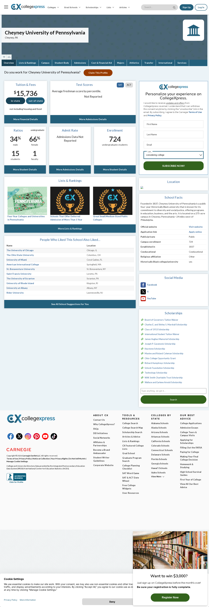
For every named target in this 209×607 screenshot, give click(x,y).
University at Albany (17, 288)
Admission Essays (189, 427)
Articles (123, 7)
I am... (150, 151)
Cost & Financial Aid (101, 63)
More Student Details (25, 169)
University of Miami (17, 259)
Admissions (80, 63)
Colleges (52, 7)
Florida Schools (159, 459)
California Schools (160, 441)
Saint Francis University (19, 273)
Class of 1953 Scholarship (157, 329)
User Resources (130, 493)
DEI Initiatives (100, 433)
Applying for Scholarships (186, 441)
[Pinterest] (36, 439)
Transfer (148, 63)
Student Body (62, 63)
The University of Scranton (21, 278)
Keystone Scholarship (155, 348)
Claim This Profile (98, 72)
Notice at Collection (41, 458)
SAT (120, 85)
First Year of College (190, 479)
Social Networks (101, 437)
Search (173, 399)
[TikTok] (54, 439)
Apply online (195, 232)
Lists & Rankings (27, 63)
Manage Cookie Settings (17, 461)
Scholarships (92, 7)
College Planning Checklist (131, 467)
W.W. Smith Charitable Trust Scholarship (164, 377)
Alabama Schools (160, 423)
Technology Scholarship (156, 372)
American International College (23, 264)
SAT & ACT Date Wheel (130, 479)
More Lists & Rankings (70, 228)
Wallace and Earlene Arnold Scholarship (163, 382)
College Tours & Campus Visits (188, 434)
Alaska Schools (159, 427)
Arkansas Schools (160, 436)
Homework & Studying (186, 466)
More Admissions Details (93, 119)
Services (181, 63)
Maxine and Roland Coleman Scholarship (164, 353)
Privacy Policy (154, 115)
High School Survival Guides (190, 473)
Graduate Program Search (131, 459)
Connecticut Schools (162, 450)
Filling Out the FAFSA (191, 447)
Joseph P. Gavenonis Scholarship (160, 343)
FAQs (96, 429)
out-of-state (36, 100)
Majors (120, 63)
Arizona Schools (159, 432)
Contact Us (99, 420)
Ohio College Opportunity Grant (160, 358)
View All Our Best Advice (189, 486)
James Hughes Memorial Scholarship (162, 339)
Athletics (134, 63)
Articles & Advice (131, 436)
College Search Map (132, 427)
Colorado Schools (160, 445)
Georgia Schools (159, 463)
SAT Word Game (130, 473)
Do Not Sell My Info (77, 458)
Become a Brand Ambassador (101, 451)
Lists (109, 7)
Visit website (196, 227)
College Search (130, 423)
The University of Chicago (20, 250)
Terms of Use (195, 112)
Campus (45, 63)
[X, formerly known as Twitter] (19, 439)
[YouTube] (45, 439)
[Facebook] (11, 439)
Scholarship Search (132, 432)
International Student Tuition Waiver (162, 334)
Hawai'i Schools (159, 468)
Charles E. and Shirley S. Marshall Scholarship (166, 324)
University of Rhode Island (20, 283)
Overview (9, 63)
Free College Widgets (129, 487)
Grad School (128, 453)
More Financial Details (25, 119)
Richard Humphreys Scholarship (160, 363)
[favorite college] (4, 57)
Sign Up (187, 7)
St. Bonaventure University (21, 269)
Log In (201, 7)
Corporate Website (103, 465)
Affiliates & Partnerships (100, 444)
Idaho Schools (158, 472)
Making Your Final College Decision (189, 458)
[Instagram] (28, 439)
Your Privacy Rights (59, 458)
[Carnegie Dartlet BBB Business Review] (16, 482)
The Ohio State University (20, 255)
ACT (129, 85)
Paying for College (189, 452)
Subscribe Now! (173, 165)
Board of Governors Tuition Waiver (161, 320)
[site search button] (174, 7)
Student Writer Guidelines (101, 459)
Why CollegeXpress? (104, 424)
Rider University (15, 292)
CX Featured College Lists (133, 447)
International (165, 63)
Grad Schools (71, 7)
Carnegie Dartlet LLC (31, 455)
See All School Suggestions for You (70, 304)
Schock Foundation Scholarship (159, 368)
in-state (15, 100)
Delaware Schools (160, 454)
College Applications (191, 423)
